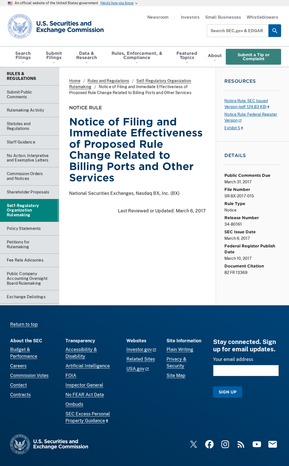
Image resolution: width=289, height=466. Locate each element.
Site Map (176, 375)
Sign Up (228, 391)
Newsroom (157, 17)
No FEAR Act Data (84, 394)
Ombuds (74, 404)
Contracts (20, 394)
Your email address (233, 359)
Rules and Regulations (108, 81)
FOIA (70, 375)
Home (74, 81)
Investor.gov (139, 349)
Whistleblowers (262, 17)
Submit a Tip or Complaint (254, 56)
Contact (18, 385)
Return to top (24, 324)
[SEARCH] (274, 30)
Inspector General (84, 385)
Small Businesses (223, 17)
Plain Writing (180, 349)
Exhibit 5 (232, 128)
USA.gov (135, 368)
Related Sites (140, 359)
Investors (190, 17)
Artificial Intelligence (87, 366)
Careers (18, 366)
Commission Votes (29, 375)
